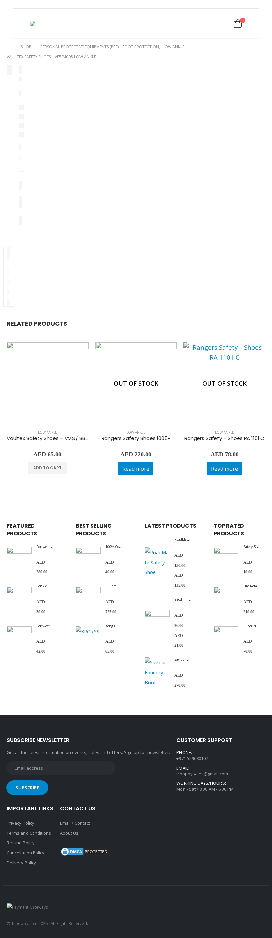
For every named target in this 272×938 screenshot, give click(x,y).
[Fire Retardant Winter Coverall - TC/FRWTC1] (226, 599)
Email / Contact (75, 823)
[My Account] (205, 24)
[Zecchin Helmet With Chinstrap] (157, 622)
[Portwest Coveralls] (19, 559)
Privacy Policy (20, 823)
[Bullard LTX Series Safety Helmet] (88, 599)
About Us (69, 833)
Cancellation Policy (25, 853)
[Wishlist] (221, 24)
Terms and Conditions (29, 833)
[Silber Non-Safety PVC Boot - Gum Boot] (226, 638)
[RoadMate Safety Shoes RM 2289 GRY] (157, 562)
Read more (135, 468)
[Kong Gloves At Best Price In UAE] (88, 638)
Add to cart (47, 468)
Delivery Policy (21, 863)
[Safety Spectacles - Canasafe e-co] (226, 559)
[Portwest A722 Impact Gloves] (19, 638)
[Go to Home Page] (9, 47)
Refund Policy (20, 843)
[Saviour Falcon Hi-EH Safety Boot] (157, 672)
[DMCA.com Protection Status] (85, 851)
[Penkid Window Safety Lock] (19, 599)
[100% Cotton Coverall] (88, 559)
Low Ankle (47, 432)
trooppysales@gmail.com (202, 774)
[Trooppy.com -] (49, 23)
